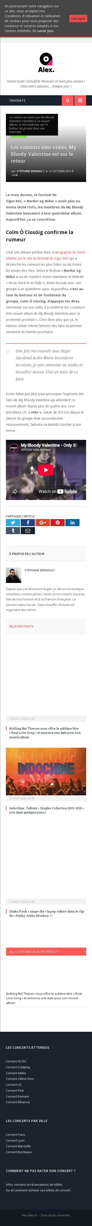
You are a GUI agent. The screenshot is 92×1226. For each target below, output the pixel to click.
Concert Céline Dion (20, 1079)
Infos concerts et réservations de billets (34, 1184)
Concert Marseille (18, 1146)
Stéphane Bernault (30, 171)
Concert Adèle (16, 1073)
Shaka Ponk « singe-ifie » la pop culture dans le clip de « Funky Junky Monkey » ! (46, 913)
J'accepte (78, 18)
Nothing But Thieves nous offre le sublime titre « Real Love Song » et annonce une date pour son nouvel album (44, 732)
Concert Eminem (17, 1096)
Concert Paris (15, 1134)
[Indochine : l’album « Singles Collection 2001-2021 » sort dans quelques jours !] (46, 774)
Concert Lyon (15, 1140)
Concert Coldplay (18, 1067)
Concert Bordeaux (19, 1152)
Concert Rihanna (18, 1102)
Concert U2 (13, 1084)
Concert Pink (15, 1090)
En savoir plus (43, 31)
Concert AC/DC (16, 1061)
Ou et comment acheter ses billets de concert (38, 1190)
